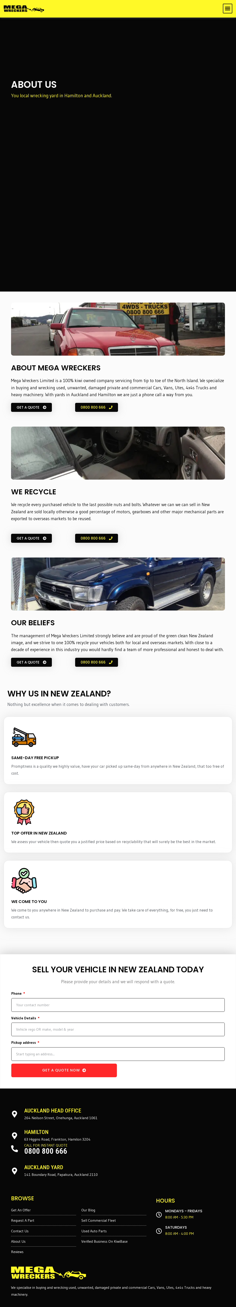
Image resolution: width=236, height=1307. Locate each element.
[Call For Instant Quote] (14, 1148)
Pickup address (24, 1042)
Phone (17, 993)
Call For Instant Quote (46, 1145)
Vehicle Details (24, 1018)
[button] (228, 8)
